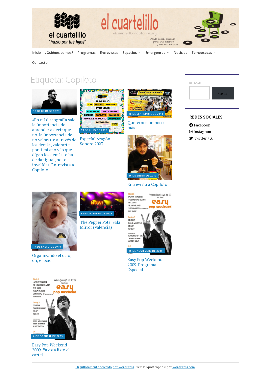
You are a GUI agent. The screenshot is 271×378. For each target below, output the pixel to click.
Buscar (195, 83)
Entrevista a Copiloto (147, 184)
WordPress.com (183, 367)
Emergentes (155, 52)
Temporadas (201, 52)
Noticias (180, 52)
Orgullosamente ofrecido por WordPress (105, 367)
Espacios (130, 52)
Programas (86, 52)
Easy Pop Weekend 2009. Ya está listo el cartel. (51, 350)
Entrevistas (109, 52)
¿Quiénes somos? (59, 52)
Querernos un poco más (146, 125)
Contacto (40, 62)
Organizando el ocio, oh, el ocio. (51, 258)
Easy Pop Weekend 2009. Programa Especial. (145, 264)
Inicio (36, 52)
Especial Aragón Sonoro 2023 (95, 141)
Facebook (201, 124)
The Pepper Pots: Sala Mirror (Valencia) (100, 224)
